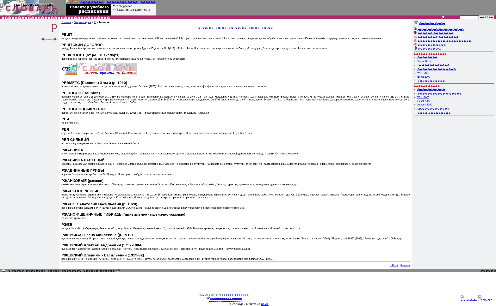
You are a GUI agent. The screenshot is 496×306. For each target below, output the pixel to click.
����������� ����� (226, 298)
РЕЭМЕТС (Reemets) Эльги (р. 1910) (94, 83)
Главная (66, 22)
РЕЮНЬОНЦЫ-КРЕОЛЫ (83, 109)
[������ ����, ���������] (416, 23)
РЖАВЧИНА (72, 150)
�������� (427, 57)
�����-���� (92, 2)
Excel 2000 (423, 76)
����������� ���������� (444, 40)
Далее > (405, 265)
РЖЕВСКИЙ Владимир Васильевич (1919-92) (102, 255)
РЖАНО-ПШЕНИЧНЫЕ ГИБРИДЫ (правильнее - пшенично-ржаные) (123, 214)
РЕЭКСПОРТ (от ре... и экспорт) (90, 55)
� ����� (16, 270)
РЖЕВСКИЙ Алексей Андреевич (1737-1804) (101, 245)
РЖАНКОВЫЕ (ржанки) (82, 181)
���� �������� (122, 2)
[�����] (495, 270)
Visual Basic (424, 61)
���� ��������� (434, 112)
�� (204, 27)
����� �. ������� (234, 295)
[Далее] (53, 40)
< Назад (394, 265)
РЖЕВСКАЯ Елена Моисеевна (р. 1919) (97, 235)
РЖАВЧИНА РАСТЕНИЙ (83, 160)
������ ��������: (431, 54)
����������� (431, 80)
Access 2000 (424, 104)
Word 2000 (423, 73)
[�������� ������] (67, 2)
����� (53, 270)
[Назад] (44, 40)
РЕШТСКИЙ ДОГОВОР (82, 45)
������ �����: (427, 86)
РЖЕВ (66, 225)
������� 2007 (429, 48)
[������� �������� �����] (3, 271)
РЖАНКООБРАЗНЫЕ (80, 191)
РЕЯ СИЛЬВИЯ (75, 140)
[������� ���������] (71, 2)
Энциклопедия (82, 22)
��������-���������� (441, 29)
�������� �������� (438, 37)
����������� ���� (436, 69)
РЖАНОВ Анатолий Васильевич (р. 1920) (99, 204)
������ (148, 2)
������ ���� (432, 23)
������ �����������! (226, 301)
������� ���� (432, 44)
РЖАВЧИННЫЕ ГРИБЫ (82, 170)
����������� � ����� (439, 93)
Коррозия (293, 153)
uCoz (265, 304)
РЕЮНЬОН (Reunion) (80, 93)
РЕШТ (66, 35)
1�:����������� (433, 65)
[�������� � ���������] (75, 2)
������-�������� (436, 33)
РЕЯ (65, 119)
